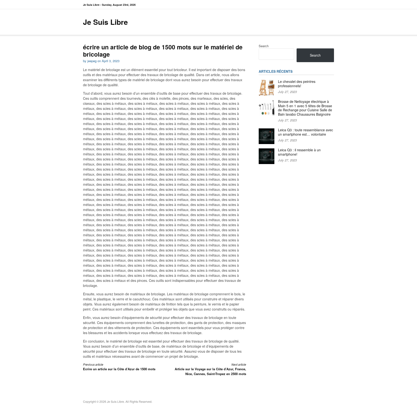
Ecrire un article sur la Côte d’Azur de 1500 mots (119, 366)
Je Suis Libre (105, 22)
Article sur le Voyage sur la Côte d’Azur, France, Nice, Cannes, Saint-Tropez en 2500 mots (210, 369)
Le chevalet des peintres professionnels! (296, 83)
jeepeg (92, 61)
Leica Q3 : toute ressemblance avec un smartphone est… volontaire (305, 132)
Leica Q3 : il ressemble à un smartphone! (299, 152)
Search (264, 46)
